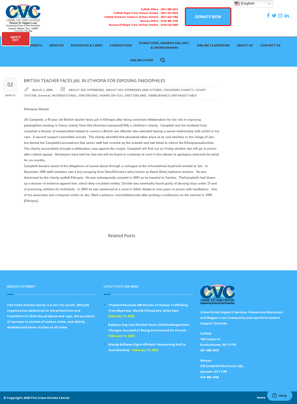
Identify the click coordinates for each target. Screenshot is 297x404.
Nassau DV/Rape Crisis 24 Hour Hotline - (135, 24)
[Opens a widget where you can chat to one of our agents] (279, 396)
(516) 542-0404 (169, 24)
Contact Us (270, 45)
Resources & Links (86, 45)
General (44, 95)
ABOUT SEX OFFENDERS (86, 90)
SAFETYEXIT (15, 38)
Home (261, 398)
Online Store (141, 60)
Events (36, 45)
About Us (245, 45)
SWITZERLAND (135, 95)
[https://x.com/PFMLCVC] (275, 15)
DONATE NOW (208, 16)
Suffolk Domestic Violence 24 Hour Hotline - (132, 17)
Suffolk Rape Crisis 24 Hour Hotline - (137, 13)
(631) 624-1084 (169, 17)
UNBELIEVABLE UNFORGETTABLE (172, 95)
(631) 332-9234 (169, 13)
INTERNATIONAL (64, 95)
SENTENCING (88, 95)
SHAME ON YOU (111, 95)
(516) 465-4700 (169, 21)
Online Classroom (213, 45)
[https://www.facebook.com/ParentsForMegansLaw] (269, 15)
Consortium (121, 45)
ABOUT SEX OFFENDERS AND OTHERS (134, 90)
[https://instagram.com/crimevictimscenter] (281, 15)
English (247, 3)
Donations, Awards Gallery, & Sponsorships (164, 45)
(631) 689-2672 (169, 9)
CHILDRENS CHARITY (178, 90)
